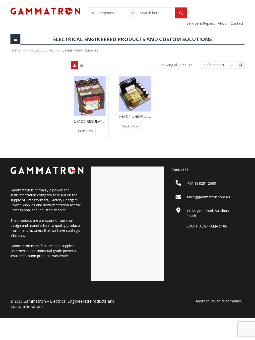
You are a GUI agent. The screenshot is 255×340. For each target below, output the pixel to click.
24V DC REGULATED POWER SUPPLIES (105, 121)
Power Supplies (41, 50)
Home (15, 50)
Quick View (84, 131)
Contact (237, 23)
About (223, 23)
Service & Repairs (201, 23)
